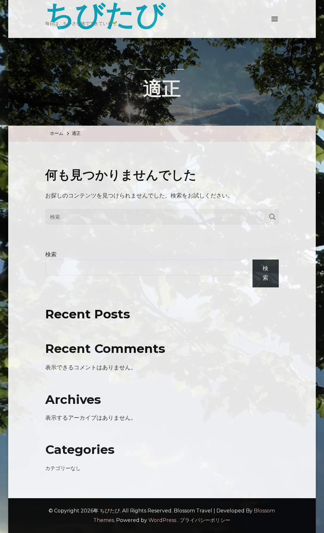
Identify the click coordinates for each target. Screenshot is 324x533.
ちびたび (110, 511)
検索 (51, 254)
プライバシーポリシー (205, 520)
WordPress (162, 520)
